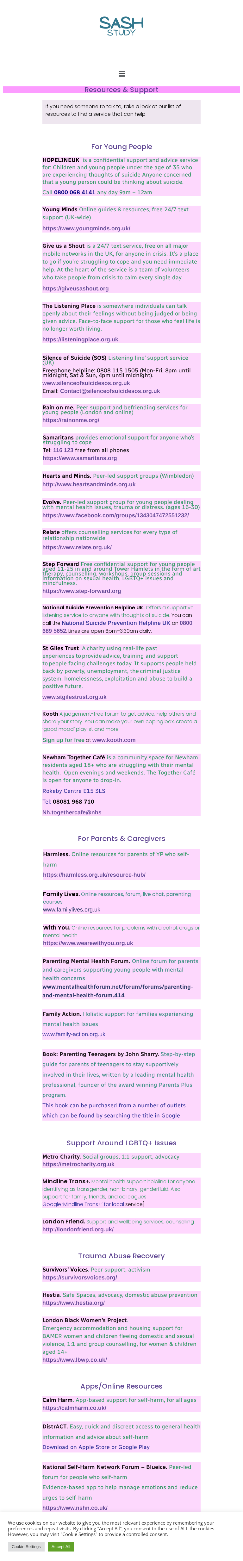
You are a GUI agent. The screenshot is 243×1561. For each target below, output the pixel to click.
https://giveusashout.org (75, 288)
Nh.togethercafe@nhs (72, 812)
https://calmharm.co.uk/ (74, 1408)
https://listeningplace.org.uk (80, 339)
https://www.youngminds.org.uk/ (86, 228)
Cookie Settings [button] (26, 1546)
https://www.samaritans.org (80, 458)
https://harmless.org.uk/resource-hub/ (94, 875)
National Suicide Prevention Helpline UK (116, 623)
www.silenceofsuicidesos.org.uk (86, 383)
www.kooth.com (114, 740)
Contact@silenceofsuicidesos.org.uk (110, 391)
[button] (121, 74)
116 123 (63, 450)
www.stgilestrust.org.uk (74, 697)
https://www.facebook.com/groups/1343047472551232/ (116, 515)
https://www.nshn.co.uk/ (75, 1508)
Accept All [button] (61, 1546)
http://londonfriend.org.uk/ (78, 1229)
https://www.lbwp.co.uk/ (74, 1360)
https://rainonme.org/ (71, 420)
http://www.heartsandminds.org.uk (89, 484)
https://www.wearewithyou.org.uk (89, 943)
